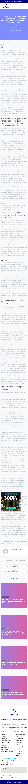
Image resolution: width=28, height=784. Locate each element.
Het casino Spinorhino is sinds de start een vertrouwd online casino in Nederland (13, 601)
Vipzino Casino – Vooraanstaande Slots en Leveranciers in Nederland (13, 693)
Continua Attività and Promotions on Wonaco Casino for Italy (13, 663)
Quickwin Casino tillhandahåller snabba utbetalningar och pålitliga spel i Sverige (13, 632)
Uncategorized (16, 25)
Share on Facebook (9, 560)
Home (9, 25)
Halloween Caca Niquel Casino (8, 261)
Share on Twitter (21, 560)
